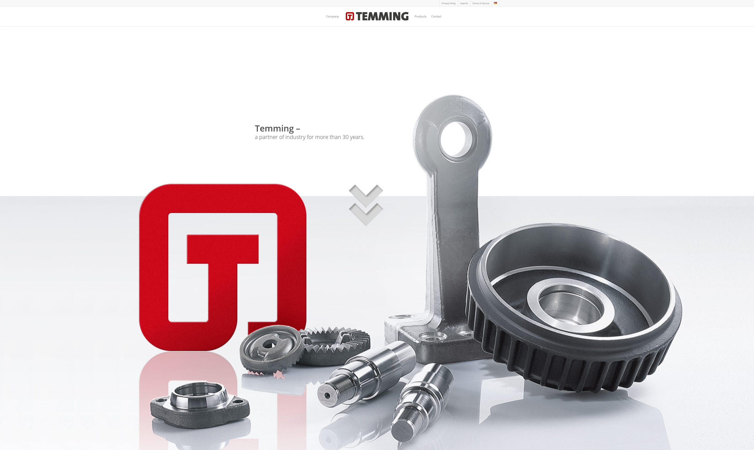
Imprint (464, 3)
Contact (436, 16)
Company (332, 16)
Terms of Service (480, 3)
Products (420, 16)
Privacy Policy (449, 3)
